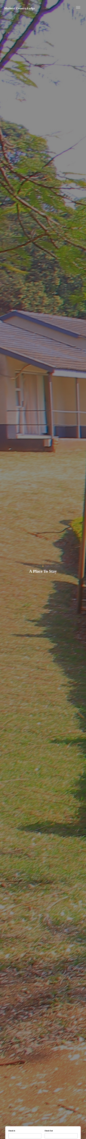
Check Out (49, 1131)
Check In (11, 1131)
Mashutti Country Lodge (19, 8)
